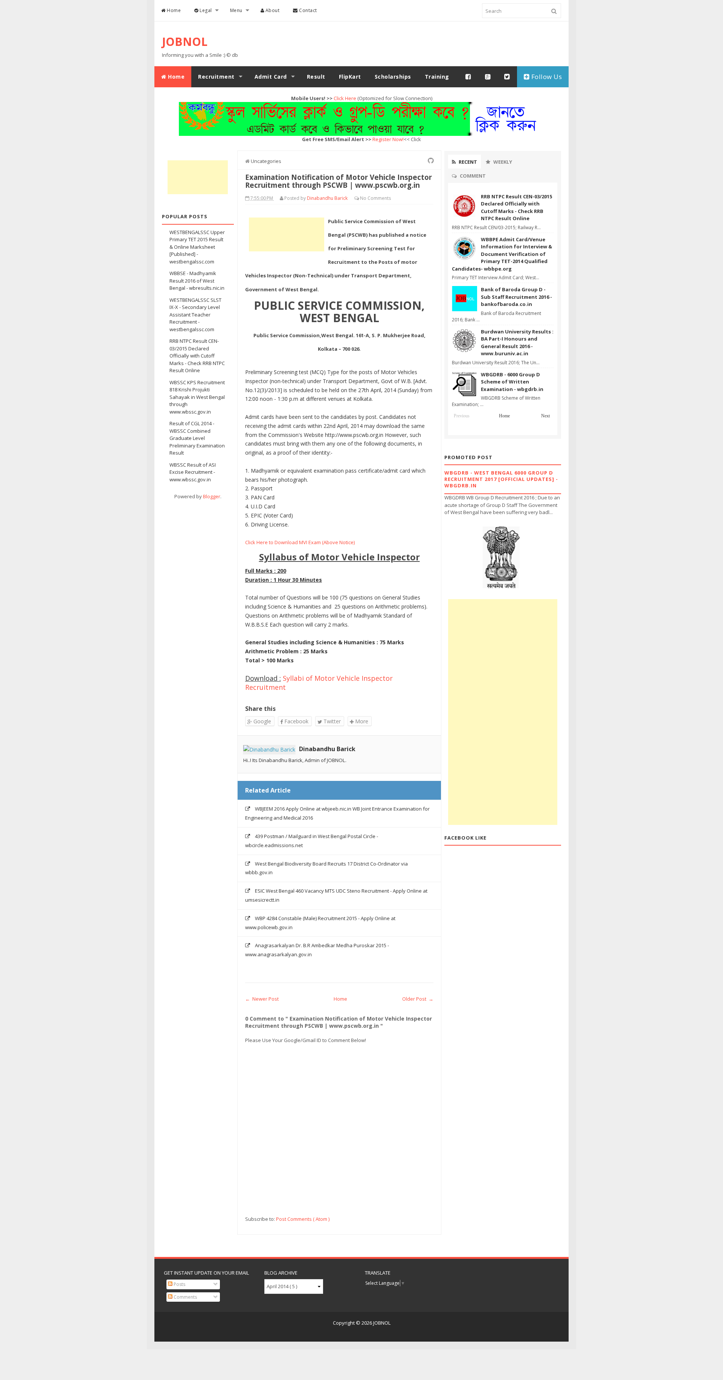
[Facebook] (468, 76)
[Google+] (488, 76)
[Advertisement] (198, 177)
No (364, 198)
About (271, 10)
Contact (307, 10)
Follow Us (545, 76)
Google (261, 721)
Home (173, 10)
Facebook (295, 721)
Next (545, 415)
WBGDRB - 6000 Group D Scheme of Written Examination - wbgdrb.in (512, 382)
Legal (205, 10)
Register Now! (388, 139)
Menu (236, 10)
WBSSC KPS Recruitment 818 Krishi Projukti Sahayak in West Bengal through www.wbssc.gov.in (197, 397)
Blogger (211, 496)
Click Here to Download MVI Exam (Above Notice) (300, 542)
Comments (184, 1297)
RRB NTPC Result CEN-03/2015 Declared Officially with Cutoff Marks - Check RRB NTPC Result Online (197, 356)
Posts (178, 1284)
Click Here (345, 98)
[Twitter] (507, 76)
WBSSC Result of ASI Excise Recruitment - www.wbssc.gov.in (192, 472)
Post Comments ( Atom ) (302, 1219)
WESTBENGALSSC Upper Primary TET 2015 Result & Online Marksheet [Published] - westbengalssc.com (197, 247)
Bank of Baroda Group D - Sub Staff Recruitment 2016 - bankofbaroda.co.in (516, 296)
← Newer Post (262, 998)
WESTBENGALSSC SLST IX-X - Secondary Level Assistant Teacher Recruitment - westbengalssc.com (195, 315)
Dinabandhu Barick (327, 749)
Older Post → (417, 998)
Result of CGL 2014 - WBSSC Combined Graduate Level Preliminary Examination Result (197, 438)
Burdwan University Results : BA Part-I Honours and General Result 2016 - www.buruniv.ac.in (517, 342)
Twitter (331, 721)
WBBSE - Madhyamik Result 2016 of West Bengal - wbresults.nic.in (196, 280)
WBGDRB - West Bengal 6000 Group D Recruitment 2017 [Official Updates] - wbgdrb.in (501, 479)
